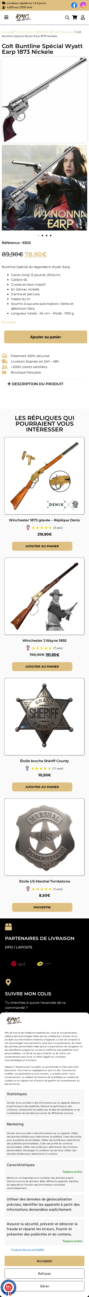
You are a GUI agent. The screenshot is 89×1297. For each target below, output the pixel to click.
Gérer (44, 1286)
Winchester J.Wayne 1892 (44, 640)
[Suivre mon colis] (8, 982)
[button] (6, 18)
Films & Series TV (25, 32)
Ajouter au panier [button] (42, 546)
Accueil (7, 32)
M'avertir (42, 907)
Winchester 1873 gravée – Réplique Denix (44, 520)
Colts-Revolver (63, 32)
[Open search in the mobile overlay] (67, 17)
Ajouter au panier (45, 337)
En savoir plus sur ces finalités (27, 1249)
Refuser (44, 1273)
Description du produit (37, 384)
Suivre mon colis (28, 993)
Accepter (44, 1261)
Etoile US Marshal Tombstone (44, 881)
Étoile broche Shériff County (44, 761)
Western (45, 32)
